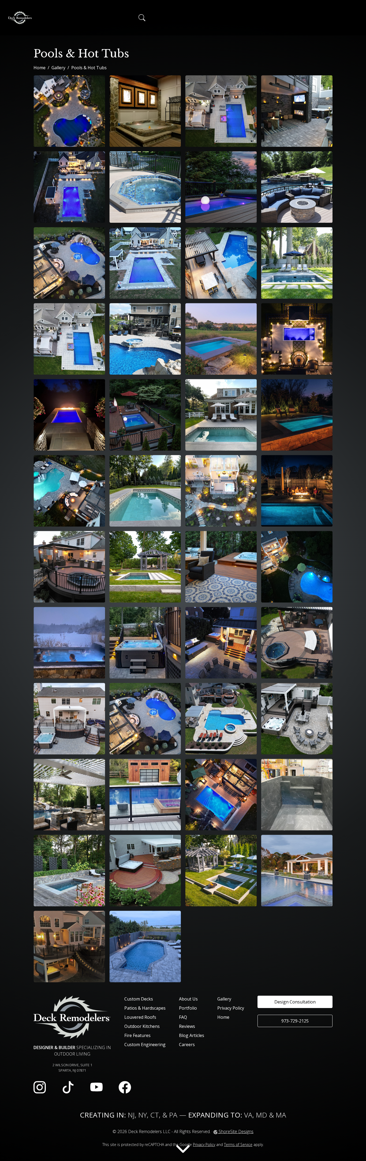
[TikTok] (68, 1087)
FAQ (183, 1017)
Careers (187, 1044)
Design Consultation (295, 1002)
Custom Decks (138, 999)
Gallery (58, 68)
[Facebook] (125, 1087)
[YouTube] (96, 1087)
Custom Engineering (145, 1044)
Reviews (187, 1026)
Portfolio (188, 1008)
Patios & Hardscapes (145, 1008)
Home (39, 68)
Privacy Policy (230, 1008)
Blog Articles (191, 1035)
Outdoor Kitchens (142, 1026)
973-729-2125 (295, 1021)
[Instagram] (39, 1087)
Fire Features (137, 1035)
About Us (188, 999)
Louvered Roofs (140, 1017)
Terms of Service (238, 1144)
